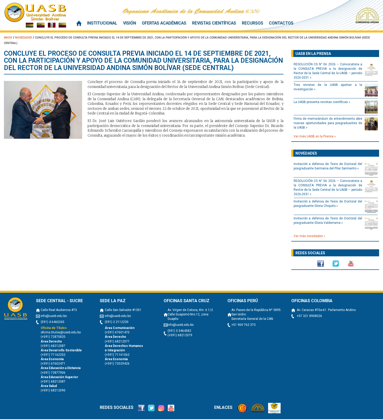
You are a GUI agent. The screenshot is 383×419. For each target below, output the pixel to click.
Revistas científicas (214, 23)
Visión (129, 23)
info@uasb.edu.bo (54, 316)
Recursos (252, 23)
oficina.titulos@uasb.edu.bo (61, 332)
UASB (35, 15)
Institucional (102, 23)
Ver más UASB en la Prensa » (315, 136)
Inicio (79, 23)
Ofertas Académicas (164, 23)
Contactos (281, 23)
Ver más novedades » (309, 236)
